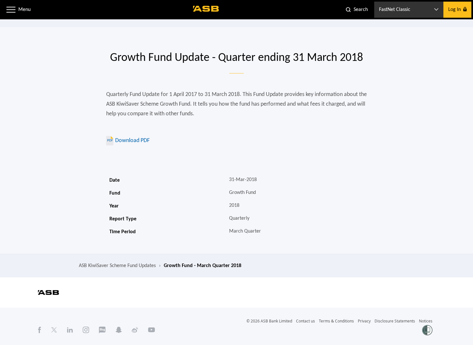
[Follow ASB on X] (54, 330)
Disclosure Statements (395, 321)
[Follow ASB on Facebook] (39, 330)
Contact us (305, 321)
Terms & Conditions (336, 321)
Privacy (364, 321)
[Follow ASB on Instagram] (86, 330)
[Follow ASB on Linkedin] (70, 330)
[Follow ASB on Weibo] (135, 330)
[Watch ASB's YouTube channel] (151, 330)
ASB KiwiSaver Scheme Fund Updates (117, 265)
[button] (10, 10)
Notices (425, 321)
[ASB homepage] (206, 9)
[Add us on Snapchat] (119, 330)
